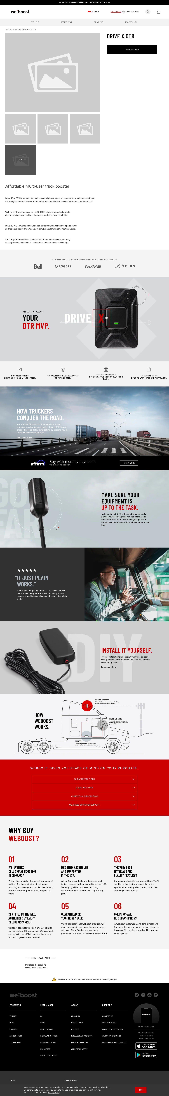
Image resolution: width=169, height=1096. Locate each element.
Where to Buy (132, 49)
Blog (42, 1023)
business (98, 22)
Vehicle (13, 1016)
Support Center (109, 1023)
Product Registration (112, 1029)
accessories (131, 22)
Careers (75, 1029)
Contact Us (107, 1016)
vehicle (35, 22)
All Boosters (16, 1036)
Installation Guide (48, 1036)
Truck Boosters (11, 29)
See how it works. (24, 437)
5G (41, 1016)
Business (13, 1029)
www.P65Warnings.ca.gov (106, 979)
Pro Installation (48, 1043)
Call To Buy (116, 12)
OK (140, 1090)
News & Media (77, 1023)
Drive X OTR (23, 29)
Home (12, 1023)
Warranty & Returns (111, 1036)
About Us (75, 1016)
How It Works (46, 1029)
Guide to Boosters (49, 1056)
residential (66, 22)
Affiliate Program (79, 1049)
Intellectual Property (81, 1036)
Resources (45, 1049)
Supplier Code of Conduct (114, 1043)
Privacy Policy (54, 1092)
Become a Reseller (79, 1043)
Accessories (15, 1043)
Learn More (129, 463)
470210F (32, 29)
